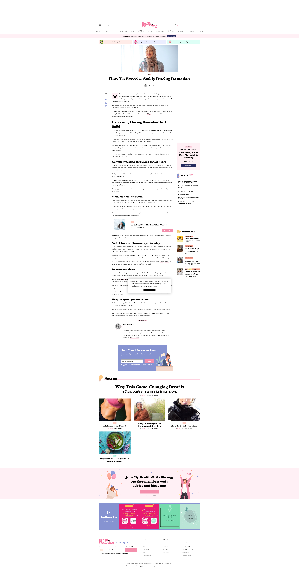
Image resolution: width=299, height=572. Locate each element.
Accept (149, 289)
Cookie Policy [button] (161, 285)
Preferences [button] (155, 286)
